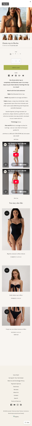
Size (16, 51)
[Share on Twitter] (12, 75)
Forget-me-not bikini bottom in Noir (16, 329)
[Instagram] (17, 404)
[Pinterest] (21, 404)
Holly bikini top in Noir (16, 295)
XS (10, 53)
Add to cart (16, 67)
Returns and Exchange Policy (16, 380)
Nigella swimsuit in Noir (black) (16, 254)
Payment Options (16, 383)
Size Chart (16, 375)
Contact (16, 395)
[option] (4, 37)
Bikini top (16, 198)
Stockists (16, 386)
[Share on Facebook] (9, 75)
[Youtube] (14, 404)
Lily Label (9, 411)
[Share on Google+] (19, 75)
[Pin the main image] (16, 75)
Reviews (16, 389)
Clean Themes (19, 411)
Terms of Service (16, 401)
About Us (16, 392)
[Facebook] (11, 404)
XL (20, 53)
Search (16, 398)
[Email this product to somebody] (23, 75)
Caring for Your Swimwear (16, 378)
